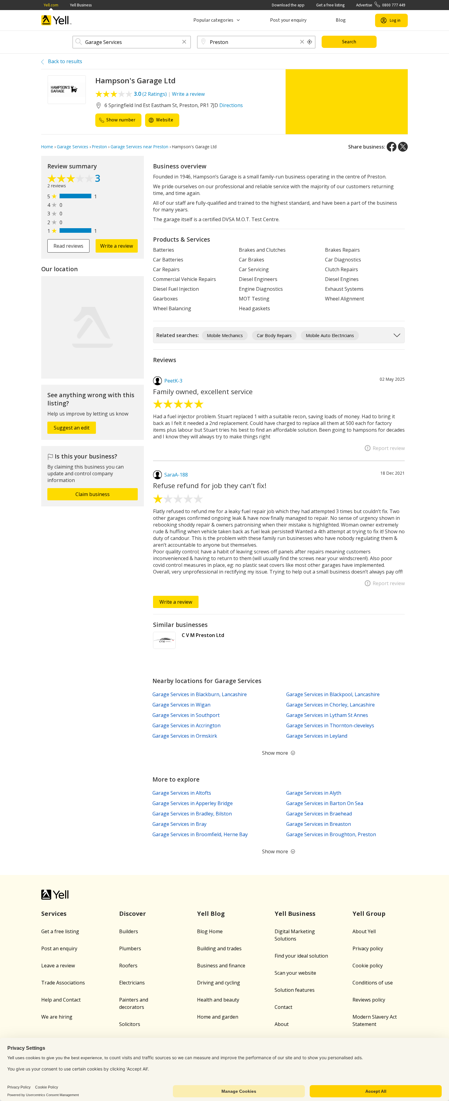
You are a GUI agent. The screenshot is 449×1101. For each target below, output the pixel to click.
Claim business (92, 494)
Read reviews (68, 246)
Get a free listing (330, 5)
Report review (389, 448)
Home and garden (217, 1016)
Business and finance (221, 965)
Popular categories (213, 20)
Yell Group (368, 913)
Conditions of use (372, 982)
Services (54, 913)
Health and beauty (218, 999)
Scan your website (295, 973)
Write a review (188, 94)
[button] (184, 42)
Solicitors (129, 1024)
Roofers (128, 965)
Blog (341, 20)
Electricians (132, 982)
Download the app (288, 5)
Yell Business (81, 5)
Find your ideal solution (301, 955)
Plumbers (130, 948)
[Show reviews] (71, 179)
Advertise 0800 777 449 (380, 5)
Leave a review (58, 965)
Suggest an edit (71, 427)
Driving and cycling (218, 982)
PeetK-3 (173, 380)
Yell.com (51, 5)
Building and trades (219, 948)
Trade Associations (63, 982)
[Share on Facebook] (391, 147)
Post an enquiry (59, 948)
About (282, 1024)
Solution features (295, 990)
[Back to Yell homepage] (56, 20)
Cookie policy (367, 965)
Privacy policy (367, 948)
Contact (283, 1007)
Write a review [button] (116, 246)
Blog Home (210, 931)
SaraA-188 (176, 474)
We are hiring (56, 1016)
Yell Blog (211, 913)
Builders (128, 931)
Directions (231, 105)
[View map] (92, 327)
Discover (132, 913)
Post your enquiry (288, 20)
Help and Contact (61, 999)
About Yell (364, 931)
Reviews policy (368, 999)
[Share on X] (403, 147)
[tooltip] (309, 42)
